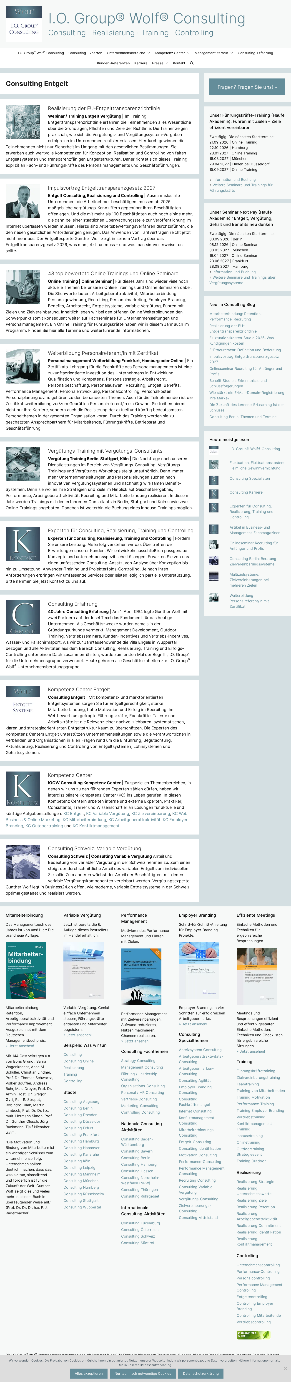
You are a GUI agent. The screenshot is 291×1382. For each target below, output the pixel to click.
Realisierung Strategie (255, 1181)
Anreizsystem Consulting (200, 1049)
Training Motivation (253, 1097)
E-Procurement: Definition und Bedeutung (245, 350)
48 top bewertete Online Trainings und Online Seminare (113, 273)
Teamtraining (248, 1084)
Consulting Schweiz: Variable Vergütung (94, 848)
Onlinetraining (248, 1142)
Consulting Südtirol (137, 1243)
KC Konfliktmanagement (96, 825)
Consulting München (80, 1180)
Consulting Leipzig (79, 1167)
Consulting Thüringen (139, 1189)
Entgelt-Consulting (195, 1142)
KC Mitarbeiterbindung (84, 819)
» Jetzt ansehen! (77, 1035)
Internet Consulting (195, 1111)
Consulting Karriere (246, 492)
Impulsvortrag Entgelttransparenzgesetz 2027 (101, 188)
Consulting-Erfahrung (255, 53)
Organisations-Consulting (143, 1086)
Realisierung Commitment (259, 1225)
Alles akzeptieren (89, 1373)
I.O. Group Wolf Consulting (41, 52)
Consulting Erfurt (78, 1128)
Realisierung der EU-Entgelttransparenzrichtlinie (104, 108)
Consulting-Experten (85, 53)
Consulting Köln (76, 1161)
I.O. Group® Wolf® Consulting (147, 18)
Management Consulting (142, 1067)
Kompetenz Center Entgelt (79, 689)
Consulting (72, 1054)
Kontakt (179, 63)
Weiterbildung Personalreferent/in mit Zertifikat (103, 353)
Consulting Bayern (137, 1151)
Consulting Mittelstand (198, 1217)
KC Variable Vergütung (107, 813)
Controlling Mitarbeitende (259, 1315)
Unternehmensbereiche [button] (126, 53)
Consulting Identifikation (200, 1148)
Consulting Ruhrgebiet (140, 1196)
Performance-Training (255, 1104)
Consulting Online (78, 1061)
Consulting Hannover (81, 1147)
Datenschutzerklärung (201, 1373)
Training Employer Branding (260, 1110)
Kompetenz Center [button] (170, 53)
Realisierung (73, 1067)
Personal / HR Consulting (142, 1092)
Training (70, 1074)
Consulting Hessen (137, 1171)
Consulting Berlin (78, 1108)
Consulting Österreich (139, 1229)
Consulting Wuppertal (82, 1207)
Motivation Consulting (198, 1155)
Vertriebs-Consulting (139, 1099)
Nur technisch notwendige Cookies (143, 1373)
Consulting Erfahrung (73, 604)
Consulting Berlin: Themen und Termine (242, 416)
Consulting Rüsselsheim (83, 1194)
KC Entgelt (73, 813)
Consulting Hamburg (81, 1141)
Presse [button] (157, 63)
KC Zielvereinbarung (150, 813)
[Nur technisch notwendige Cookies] (285, 1368)
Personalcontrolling (253, 1278)
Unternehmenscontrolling (258, 1265)
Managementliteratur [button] (211, 53)
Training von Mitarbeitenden (261, 1090)
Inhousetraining (250, 1135)
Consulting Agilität (195, 1080)
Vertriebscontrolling (254, 1322)
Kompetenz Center (70, 775)
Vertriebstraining (251, 1117)
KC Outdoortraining (44, 825)
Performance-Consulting (200, 1161)
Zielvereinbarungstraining (258, 1077)
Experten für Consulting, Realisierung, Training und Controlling (120, 530)
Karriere (141, 63)
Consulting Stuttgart (81, 1200)
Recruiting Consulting (197, 1180)
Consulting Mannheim (81, 1174)
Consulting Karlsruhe (81, 1154)
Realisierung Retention (256, 1207)
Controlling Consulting (140, 1112)
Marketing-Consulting (139, 1105)
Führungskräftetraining (256, 1071)
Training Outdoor (251, 1161)
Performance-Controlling (258, 1271)
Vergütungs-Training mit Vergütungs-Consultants (105, 451)
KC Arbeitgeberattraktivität (134, 819)
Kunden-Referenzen (113, 63)
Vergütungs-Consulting (198, 1199)
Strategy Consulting (138, 1060)
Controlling (73, 1081)
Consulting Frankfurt (81, 1134)
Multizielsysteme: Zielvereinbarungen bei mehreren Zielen (249, 580)
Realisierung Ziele (252, 1200)
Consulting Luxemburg (140, 1223)
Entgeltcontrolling (252, 1296)
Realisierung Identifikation (259, 1232)
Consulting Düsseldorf (82, 1121)
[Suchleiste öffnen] (191, 63)
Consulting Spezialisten (250, 478)
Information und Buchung (234, 179)
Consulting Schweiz (138, 1236)
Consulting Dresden (80, 1114)
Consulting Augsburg (81, 1101)
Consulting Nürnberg (81, 1187)
